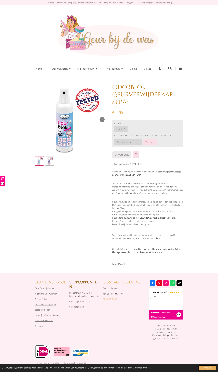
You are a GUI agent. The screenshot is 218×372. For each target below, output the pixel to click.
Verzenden (150, 142)
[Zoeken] (170, 68)
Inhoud (117, 123)
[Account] (160, 69)
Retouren (39, 326)
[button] (39, 161)
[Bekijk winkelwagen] (180, 69)
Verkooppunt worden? (79, 301)
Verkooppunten (76, 307)
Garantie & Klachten (44, 320)
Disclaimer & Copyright (45, 304)
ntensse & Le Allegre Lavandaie (84, 296)
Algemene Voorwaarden (46, 294)
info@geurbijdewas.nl (113, 294)
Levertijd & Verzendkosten (47, 315)
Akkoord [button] (207, 368)
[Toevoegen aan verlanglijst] (136, 154)
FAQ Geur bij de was (44, 288)
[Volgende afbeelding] (102, 119)
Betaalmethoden (42, 310)
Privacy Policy (41, 299)
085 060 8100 (110, 299)
